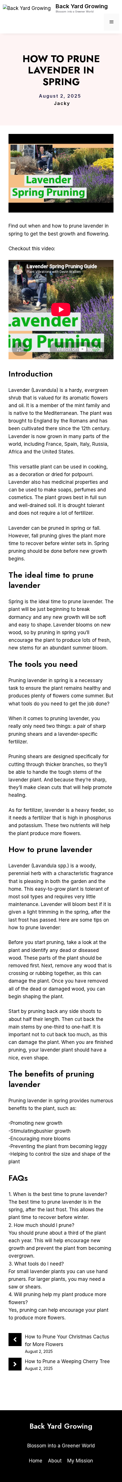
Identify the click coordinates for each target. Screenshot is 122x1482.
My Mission (80, 1461)
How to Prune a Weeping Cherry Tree (67, 1361)
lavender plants (47, 1271)
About (55, 1461)
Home (35, 1461)
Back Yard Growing (82, 6)
